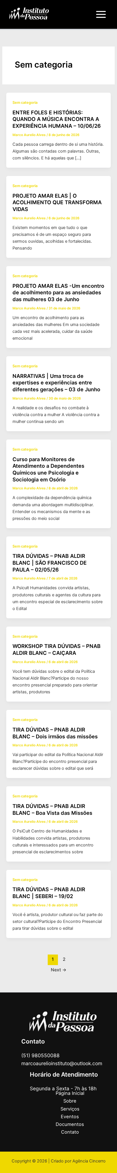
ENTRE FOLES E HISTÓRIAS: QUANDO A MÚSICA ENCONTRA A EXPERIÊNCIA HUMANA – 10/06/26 (56, 119)
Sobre (69, 1101)
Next (58, 970)
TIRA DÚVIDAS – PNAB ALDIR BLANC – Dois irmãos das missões (55, 733)
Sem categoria (24, 102)
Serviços (70, 1109)
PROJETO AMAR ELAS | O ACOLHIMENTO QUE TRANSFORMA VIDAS (57, 202)
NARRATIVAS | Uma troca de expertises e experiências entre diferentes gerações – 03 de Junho (56, 382)
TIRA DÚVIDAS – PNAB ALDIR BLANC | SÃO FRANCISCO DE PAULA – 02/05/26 (49, 562)
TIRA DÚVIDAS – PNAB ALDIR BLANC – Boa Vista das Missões (52, 809)
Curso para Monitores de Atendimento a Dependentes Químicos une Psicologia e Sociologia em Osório (48, 469)
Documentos (70, 1124)
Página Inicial (70, 1093)
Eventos (70, 1116)
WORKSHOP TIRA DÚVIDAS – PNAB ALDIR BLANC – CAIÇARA (56, 649)
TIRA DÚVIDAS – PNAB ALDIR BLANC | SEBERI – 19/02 (48, 892)
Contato (70, 1132)
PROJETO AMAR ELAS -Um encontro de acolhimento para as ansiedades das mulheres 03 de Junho (58, 292)
